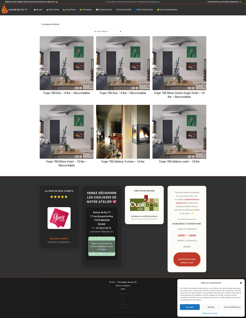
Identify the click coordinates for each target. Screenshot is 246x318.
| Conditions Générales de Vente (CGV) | (123, 312)
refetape (122, 304)
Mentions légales (122, 286)
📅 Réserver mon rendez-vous (187, 261)
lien (123, 300)
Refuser (211, 307)
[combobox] (107, 31)
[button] (241, 283)
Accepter (190, 307)
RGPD (123, 289)
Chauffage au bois (123, 307)
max (122, 297)
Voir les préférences (232, 307)
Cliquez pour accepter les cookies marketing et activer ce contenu (101, 246)
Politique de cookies (209, 313)
